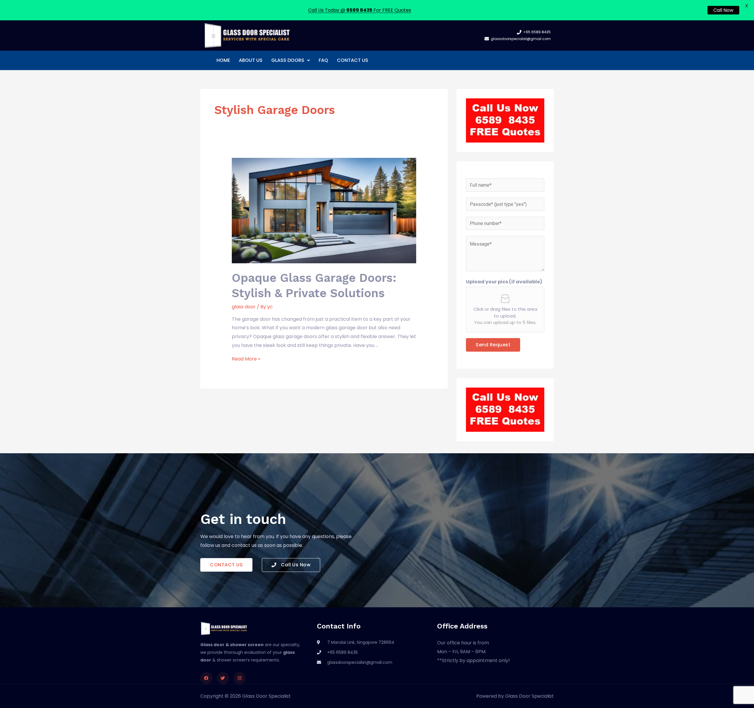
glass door (244, 306)
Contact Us (352, 60)
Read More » (246, 358)
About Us (250, 60)
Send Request (493, 344)
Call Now (723, 10)
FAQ (323, 60)
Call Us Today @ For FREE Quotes (359, 10)
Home (223, 60)
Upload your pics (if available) (504, 281)
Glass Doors (287, 60)
